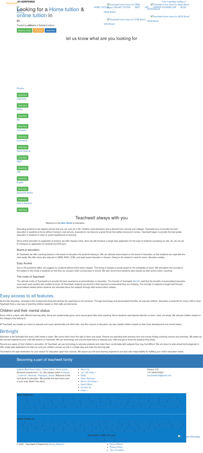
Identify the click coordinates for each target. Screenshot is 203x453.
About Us (85, 369)
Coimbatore (71, 406)
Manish (136, 281)
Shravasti (37, 424)
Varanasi (32, 375)
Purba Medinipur (45, 427)
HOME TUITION (101, 7)
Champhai (21, 400)
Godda (20, 406)
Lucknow (22, 375)
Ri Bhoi (104, 397)
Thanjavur (21, 427)
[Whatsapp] (189, 436)
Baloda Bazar (143, 421)
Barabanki (30, 421)
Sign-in (183, 1)
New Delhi (112, 427)
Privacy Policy (116, 447)
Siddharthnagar (36, 430)
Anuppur (113, 397)
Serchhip (149, 430)
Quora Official (116, 444)
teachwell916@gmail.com (159, 375)
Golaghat (164, 397)
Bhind (132, 421)
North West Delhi (119, 400)
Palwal (133, 424)
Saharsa (154, 397)
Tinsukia (49, 430)
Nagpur (69, 421)
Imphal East (173, 400)
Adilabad (91, 406)
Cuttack (60, 406)
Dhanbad (21, 397)
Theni (154, 403)
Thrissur (139, 430)
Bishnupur (98, 430)
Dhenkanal (50, 406)
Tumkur (63, 424)
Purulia (96, 400)
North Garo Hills (164, 427)
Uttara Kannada (101, 403)
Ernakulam (90, 427)
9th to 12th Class (89, 381)
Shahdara (94, 397)
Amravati (105, 400)
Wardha (48, 403)
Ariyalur (82, 406)
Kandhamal (69, 430)
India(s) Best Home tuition (29, 369)
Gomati (20, 421)
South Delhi (106, 424)
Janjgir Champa (71, 400)
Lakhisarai (135, 397)
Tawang (79, 427)
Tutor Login (167, 1)
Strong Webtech (56, 444)
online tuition (32, 15)
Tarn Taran (133, 427)
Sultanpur (21, 403)
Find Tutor (38, 30)
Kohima (79, 430)
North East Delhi (35, 403)
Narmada (86, 424)
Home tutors (61, 369)
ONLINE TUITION (122, 7)
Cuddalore (163, 421)
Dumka (95, 424)
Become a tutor (24, 30)
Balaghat (130, 430)
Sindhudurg (143, 424)
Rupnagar (29, 406)
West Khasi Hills (54, 397)
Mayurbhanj (87, 403)
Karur (77, 403)
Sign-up (176, 1)
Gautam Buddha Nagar (170, 403)
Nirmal (88, 430)
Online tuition (48, 369)
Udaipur (32, 427)
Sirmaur (57, 403)
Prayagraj (42, 375)
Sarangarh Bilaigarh (106, 406)
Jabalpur (144, 427)
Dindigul (122, 427)
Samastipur (165, 424)
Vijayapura (124, 397)
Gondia (145, 406)
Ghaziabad (57, 400)
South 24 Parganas (36, 397)
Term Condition (117, 450)
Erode (85, 397)
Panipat (77, 397)
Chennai (117, 424)
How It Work (86, 384)
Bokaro (107, 430)
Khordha (59, 427)
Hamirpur (154, 400)
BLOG (183, 7)
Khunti (163, 400)
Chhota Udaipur (50, 424)
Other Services (88, 378)
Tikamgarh (86, 400)
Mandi (40, 421)
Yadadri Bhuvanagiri (138, 400)
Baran (126, 424)
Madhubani (171, 406)
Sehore (182, 406)
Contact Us (86, 387)
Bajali (173, 397)
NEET (137, 7)
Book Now (50, 30)
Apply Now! (101, 365)
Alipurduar (178, 424)
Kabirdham (22, 430)
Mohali (129, 406)
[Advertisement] (101, 64)
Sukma (28, 424)
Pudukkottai (118, 430)
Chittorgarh (33, 400)
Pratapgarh (42, 409)
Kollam (145, 397)
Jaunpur (68, 397)
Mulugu (39, 406)
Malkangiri (69, 427)
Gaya (153, 421)
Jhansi (51, 375)
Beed (124, 403)
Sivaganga (46, 400)
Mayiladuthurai (158, 406)
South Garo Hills (82, 421)
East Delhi (145, 403)
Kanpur (66, 372)
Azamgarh (68, 403)
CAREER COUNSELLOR (164, 7)
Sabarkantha (112, 421)
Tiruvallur (115, 403)
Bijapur (121, 406)
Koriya (20, 424)
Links (83, 390)
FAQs (83, 375)
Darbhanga (58, 421)
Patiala (177, 427)
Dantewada (133, 403)
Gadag (94, 421)
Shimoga (101, 427)
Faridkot (155, 424)
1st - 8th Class (88, 372)
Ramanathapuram (26, 409)
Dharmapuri (175, 421)
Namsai (47, 421)
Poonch (58, 430)
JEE (146, 7)
